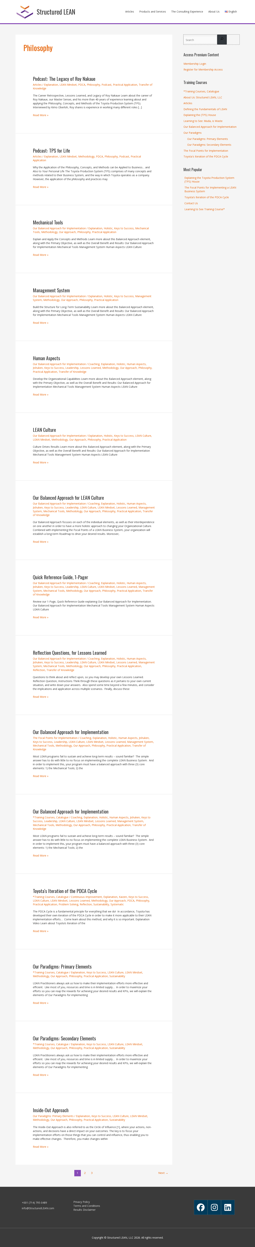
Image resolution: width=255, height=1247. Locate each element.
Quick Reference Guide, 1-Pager (60, 577)
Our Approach (67, 232)
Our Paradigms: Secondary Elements (64, 1038)
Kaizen (123, 897)
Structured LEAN (56, 11)
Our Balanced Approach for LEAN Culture (68, 497)
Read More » (40, 115)
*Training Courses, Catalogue (51, 817)
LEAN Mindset (68, 84)
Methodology (86, 156)
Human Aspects (46, 358)
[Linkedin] (228, 1207)
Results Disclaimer (84, 1209)
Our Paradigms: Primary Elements (62, 966)
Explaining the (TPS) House (200, 115)
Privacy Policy (81, 1202)
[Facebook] (201, 1207)
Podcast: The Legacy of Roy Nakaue (64, 78)
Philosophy (93, 84)
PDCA (81, 84)
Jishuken (38, 368)
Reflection (39, 670)
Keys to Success (124, 228)
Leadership (72, 368)
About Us (214, 11)
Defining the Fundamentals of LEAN (205, 109)
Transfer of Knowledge (72, 371)
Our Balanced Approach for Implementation (59, 228)
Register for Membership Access (203, 69)
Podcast (106, 84)
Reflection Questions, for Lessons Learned (69, 652)
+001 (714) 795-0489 (34, 1202)
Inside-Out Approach (51, 1110)
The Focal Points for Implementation (55, 738)
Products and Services (152, 11)
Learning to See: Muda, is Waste (203, 121)
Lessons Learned (90, 368)
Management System (51, 290)
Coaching (93, 364)
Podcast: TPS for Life (51, 150)
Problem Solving (68, 904)
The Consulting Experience (187, 11)
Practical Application (125, 84)
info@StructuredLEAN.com (38, 1208)
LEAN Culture (44, 429)
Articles (129, 11)
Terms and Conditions (86, 1206)
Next (163, 1173)
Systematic (117, 904)
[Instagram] (214, 1207)
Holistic (108, 228)
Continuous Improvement (86, 897)
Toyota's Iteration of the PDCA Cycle (206, 156)
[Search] (222, 40)
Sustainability (101, 904)
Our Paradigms (193, 132)
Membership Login (195, 63)
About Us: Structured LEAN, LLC (203, 97)
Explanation (51, 84)
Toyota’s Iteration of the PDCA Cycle (65, 890)
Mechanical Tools (48, 222)
